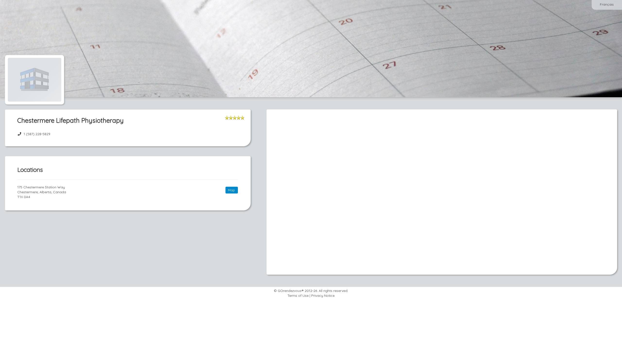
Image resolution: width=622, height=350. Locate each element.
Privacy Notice (323, 295)
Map (231, 190)
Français (607, 4)
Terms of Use (298, 295)
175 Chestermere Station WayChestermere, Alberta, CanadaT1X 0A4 (41, 192)
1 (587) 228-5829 (37, 134)
